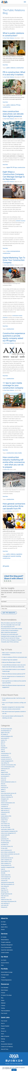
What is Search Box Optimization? (9, 632)
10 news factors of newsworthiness (9, 630)
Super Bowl (4, 890)
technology (4, 892)
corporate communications (8, 764)
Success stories (5, 962)
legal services (5, 810)
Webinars (3, 1003)
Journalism (4, 806)
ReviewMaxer (5, 871)
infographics (4, 799)
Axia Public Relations (9, 38)
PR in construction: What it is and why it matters (14, 73)
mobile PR (4, 820)
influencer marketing (7, 797)
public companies (6, 859)
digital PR (9, 167)
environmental (5, 776)
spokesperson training (7, 882)
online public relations (7, 829)
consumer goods (6, 757)
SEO (3, 873)
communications (6, 753)
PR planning (5, 842)
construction (20, 68)
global (3, 789)
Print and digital (5, 974)
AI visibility (3, 937)
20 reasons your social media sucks (9, 634)
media (3, 814)
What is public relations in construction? (13, 34)
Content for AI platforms (7, 1046)
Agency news (4, 927)
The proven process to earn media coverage (11, 628)
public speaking (6, 863)
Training (3, 1008)
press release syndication (8, 852)
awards (13, 556)
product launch (5, 856)
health (3, 791)
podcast (3, 837)
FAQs (2, 965)
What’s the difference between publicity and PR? (13, 674)
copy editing (5, 763)
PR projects (4, 844)
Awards (3, 929)
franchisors (4, 787)
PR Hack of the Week (6, 995)
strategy (4, 888)
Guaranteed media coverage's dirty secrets (11, 636)
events (3, 780)
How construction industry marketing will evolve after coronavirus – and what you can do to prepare (14, 462)
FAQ (3, 783)
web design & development (8, 901)
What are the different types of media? (11, 662)
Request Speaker (5, 1026)
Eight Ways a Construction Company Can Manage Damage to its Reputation (14, 175)
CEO (3, 749)
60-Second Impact (6, 728)
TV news (3, 977)
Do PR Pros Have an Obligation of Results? (11, 640)
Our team (3, 921)
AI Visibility (4, 734)
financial (3, 785)
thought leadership (6, 894)
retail (3, 869)
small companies (6, 876)
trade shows (4, 895)
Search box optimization (7, 950)
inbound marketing (6, 795)
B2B (3, 742)
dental (3, 770)
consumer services (6, 759)
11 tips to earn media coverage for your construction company (13, 385)
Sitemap (3, 1039)
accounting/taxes (6, 730)
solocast (4, 880)
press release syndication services (10, 854)
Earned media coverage (6, 972)
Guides (2, 1000)
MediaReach (4, 818)
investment (4, 804)
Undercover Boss (6, 899)
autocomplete (5, 738)
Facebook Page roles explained (9, 659)
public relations (11, 68)
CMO (3, 751)
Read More (5, 65)
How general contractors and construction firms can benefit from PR (14, 506)
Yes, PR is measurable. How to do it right (10, 624)
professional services (7, 857)
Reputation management (7, 944)
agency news (5, 732)
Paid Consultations (5, 1010)
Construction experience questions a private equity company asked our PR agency (14, 337)
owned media (5, 835)
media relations (6, 816)
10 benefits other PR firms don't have (10, 642)
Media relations (5, 939)
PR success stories (7, 846)
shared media (5, 875)
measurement (5, 812)
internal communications (8, 802)
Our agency (3, 924)
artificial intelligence (7, 736)
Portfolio (4, 969)
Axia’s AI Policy (4, 1049)
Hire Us (3, 1023)
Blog (2, 997)
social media (5, 878)
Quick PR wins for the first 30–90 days (10, 638)
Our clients (3, 960)
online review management (8, 833)
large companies (5, 808)
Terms (2, 1033)
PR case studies (5, 840)
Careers (3, 1028)
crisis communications (13, 251)
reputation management (7, 867)
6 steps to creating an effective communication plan (14, 657)
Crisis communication (6, 947)
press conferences (6, 850)
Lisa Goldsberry (8, 511)
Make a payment (5, 1036)
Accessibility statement (6, 1044)
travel (3, 897)
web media (4, 905)
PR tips (18, 105)
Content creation (5, 952)
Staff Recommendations (7, 884)
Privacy (3, 1041)
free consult (4, 1013)
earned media (5, 774)
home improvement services (8, 793)
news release (5, 825)
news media (18, 453)
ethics (3, 778)
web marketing (5, 903)
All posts (6, 566)
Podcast (3, 992)
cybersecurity (5, 768)
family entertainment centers (8, 782)
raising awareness (6, 865)
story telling (5, 886)
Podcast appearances (6, 980)
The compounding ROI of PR (7, 626)
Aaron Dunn (7, 469)
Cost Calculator (4, 987)
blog (3, 746)
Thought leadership (5, 942)
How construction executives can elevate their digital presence (13, 113)
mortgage (4, 821)
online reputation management (9, 831)
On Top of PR (5, 827)
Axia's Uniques (4, 990)
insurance (4, 801)
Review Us (3, 1031)
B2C (3, 744)
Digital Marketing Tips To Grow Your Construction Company (14, 260)
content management (7, 761)
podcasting (4, 838)
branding (18, 556)
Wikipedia (4, 907)
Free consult (4, 1021)
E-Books (3, 1005)
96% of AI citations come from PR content (11, 623)
